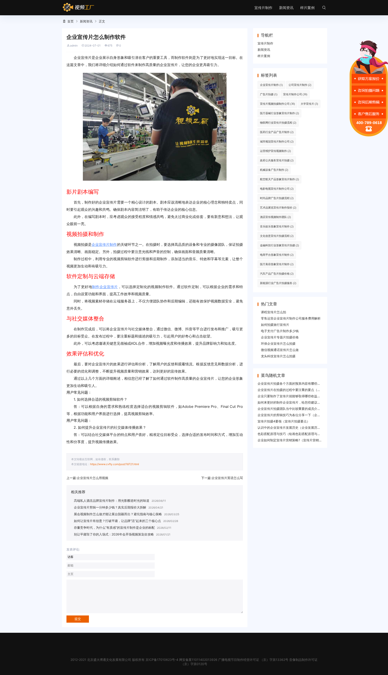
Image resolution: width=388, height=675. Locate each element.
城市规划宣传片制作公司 (276, 141)
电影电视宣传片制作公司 (276, 188)
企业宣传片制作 (104, 244)
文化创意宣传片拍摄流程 (276, 236)
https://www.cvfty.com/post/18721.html (114, 464)
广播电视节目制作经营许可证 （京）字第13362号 (253, 660)
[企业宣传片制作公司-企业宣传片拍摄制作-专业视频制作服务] (78, 7)
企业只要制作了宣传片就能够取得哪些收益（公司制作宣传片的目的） (306, 396)
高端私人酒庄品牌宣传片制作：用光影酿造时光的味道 (111, 500)
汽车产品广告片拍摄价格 (276, 273)
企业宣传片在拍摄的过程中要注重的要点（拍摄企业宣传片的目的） (305, 390)
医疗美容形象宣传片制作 (276, 264)
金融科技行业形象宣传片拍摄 (279, 245)
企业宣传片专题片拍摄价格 (280, 337)
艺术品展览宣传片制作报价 (278, 207)
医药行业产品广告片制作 (276, 132)
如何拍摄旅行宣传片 (275, 324)
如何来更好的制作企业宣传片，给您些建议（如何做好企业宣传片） (305, 402)
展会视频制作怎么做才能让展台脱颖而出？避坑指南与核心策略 (118, 514)
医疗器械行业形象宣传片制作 (279, 113)
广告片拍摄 (268, 94)
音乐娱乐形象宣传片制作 (276, 226)
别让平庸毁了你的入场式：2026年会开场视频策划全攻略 (114, 534)
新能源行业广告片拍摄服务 (278, 283)
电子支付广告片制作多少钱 (280, 331)
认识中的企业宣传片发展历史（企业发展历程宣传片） (295, 427)
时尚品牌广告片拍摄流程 (276, 198)
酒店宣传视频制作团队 (275, 217)
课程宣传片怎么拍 (273, 312)
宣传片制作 (263, 7)
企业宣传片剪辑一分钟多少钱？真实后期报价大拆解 (110, 507)
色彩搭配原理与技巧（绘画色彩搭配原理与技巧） (292, 434)
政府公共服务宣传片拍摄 (276, 160)
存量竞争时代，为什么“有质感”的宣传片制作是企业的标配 (114, 527)
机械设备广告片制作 (274, 169)
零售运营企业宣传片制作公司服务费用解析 (291, 318)
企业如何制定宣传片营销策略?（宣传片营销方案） (293, 440)
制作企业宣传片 (105, 286)
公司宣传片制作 (300, 85)
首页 (70, 21)
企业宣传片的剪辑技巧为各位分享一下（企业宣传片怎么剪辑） (302, 415)
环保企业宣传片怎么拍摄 (278, 343)
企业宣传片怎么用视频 (92, 478)
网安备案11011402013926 (198, 660)
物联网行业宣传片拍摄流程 (278, 122)
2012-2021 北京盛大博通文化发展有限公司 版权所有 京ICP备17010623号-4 (124, 660)
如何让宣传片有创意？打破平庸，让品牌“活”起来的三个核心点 (117, 521)
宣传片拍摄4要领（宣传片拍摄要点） (284, 421)
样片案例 (307, 7)
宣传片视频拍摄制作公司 (277, 103)
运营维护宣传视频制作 (275, 151)
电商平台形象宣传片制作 (276, 254)
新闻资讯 (286, 7)
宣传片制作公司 (295, 94)
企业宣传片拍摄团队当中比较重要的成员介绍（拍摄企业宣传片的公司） (308, 409)
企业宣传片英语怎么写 (227, 478)
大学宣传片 (309, 103)
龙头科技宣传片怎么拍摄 (278, 356)
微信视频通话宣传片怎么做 (280, 350)
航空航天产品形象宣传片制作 (279, 179)
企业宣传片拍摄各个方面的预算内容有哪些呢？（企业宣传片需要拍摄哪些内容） (314, 383)
